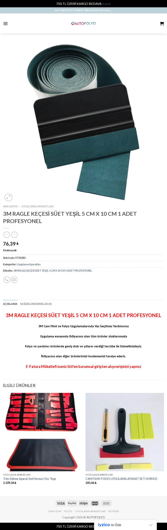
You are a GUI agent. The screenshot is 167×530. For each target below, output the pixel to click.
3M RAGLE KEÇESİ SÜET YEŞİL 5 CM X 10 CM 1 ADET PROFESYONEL (53, 270)
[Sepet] (162, 23)
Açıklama (10, 304)
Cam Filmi (55, 511)
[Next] (164, 443)
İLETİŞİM (113, 511)
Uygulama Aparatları (37, 206)
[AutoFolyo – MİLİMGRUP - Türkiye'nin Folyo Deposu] (83, 23)
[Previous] (3, 443)
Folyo (68, 511)
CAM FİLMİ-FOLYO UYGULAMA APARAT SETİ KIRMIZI (121, 478)
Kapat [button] (106, 3)
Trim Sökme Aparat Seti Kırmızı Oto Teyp (29, 478)
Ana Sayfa (10, 206)
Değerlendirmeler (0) (36, 304)
